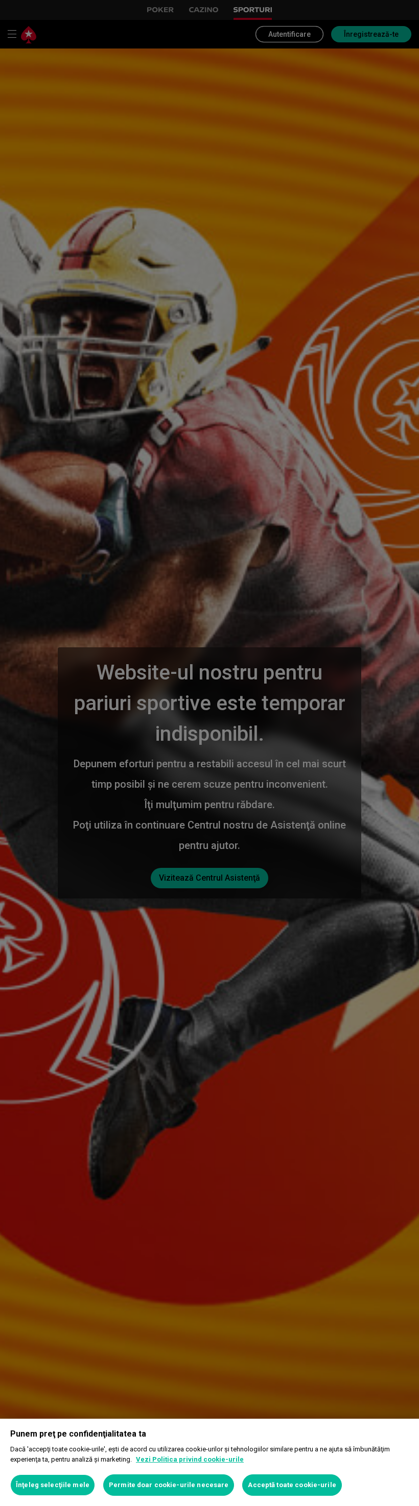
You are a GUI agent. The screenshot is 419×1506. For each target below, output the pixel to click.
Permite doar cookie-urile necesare (168, 1485)
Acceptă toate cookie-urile (292, 1485)
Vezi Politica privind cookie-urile (190, 1459)
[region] (209, 1462)
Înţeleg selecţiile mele (52, 1485)
